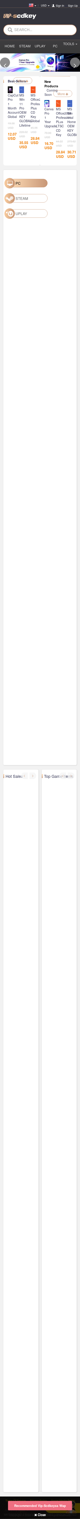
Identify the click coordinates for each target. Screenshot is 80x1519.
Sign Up (73, 5)
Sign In (60, 5)
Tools (69, 43)
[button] (5, 63)
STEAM (25, 46)
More (22, 81)
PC (55, 46)
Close (41, 1514)
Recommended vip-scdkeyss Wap (40, 1505)
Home (10, 46)
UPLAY (40, 46)
